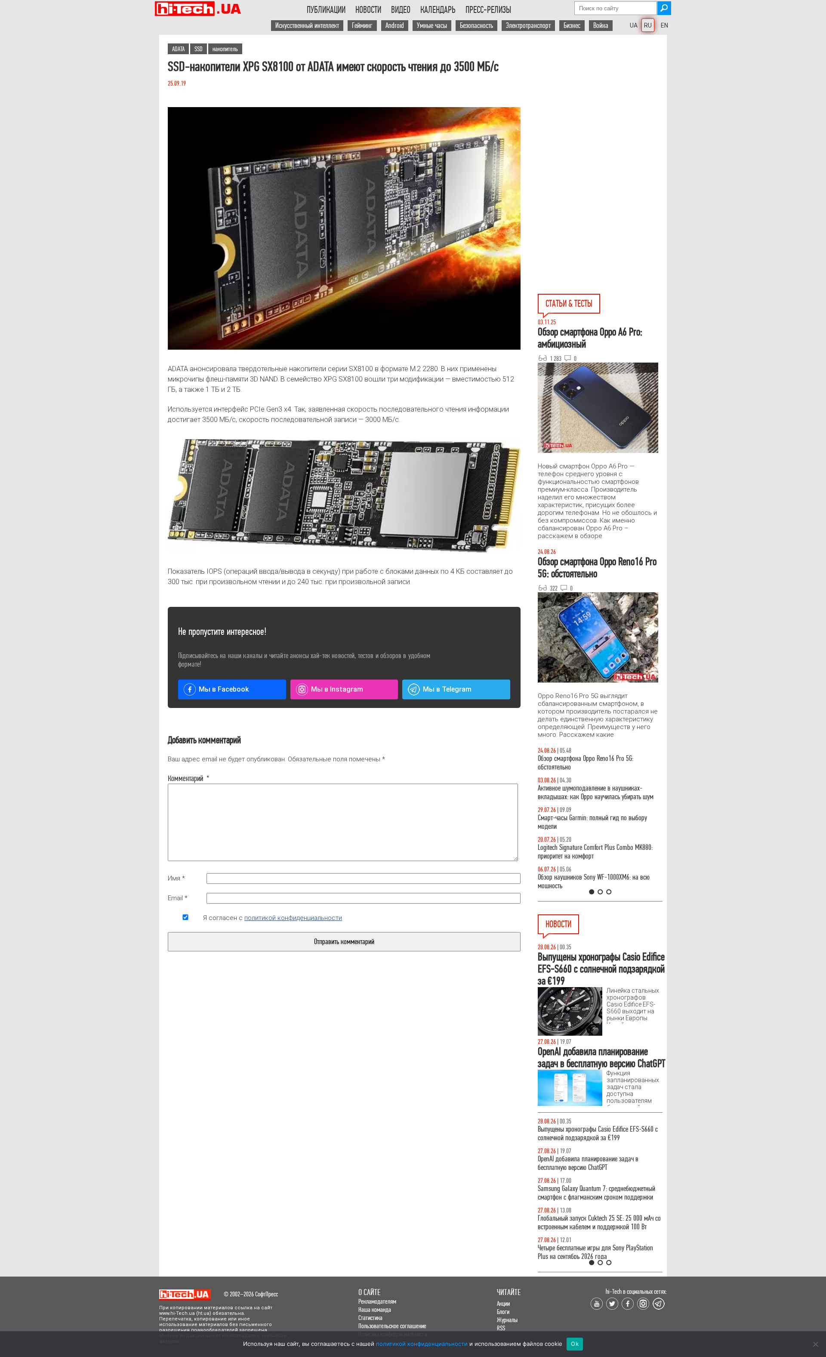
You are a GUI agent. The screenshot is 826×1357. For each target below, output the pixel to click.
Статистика (370, 1318)
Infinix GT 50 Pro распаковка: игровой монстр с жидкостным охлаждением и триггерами (597, 852)
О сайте (369, 1292)
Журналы (507, 1320)
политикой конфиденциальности (293, 918)
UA (634, 25)
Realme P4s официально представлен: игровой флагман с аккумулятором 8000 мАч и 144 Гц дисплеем (596, 1206)
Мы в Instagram (337, 689)
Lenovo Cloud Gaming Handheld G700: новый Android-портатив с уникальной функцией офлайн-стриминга (592, 1138)
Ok (575, 1343)
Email (178, 898)
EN (664, 25)
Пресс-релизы (488, 9)
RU (648, 25)
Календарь (438, 9)
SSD (198, 49)
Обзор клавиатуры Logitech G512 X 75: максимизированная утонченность (585, 822)
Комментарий (185, 778)
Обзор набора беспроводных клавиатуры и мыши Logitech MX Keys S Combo (592, 763)
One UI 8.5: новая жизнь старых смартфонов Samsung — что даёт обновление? (593, 792)
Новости (368, 9)
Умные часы (432, 25)
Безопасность (476, 25)
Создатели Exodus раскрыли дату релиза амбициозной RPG (589, 1172)
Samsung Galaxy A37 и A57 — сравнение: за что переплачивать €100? (598, 881)
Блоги (503, 1312)
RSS (501, 1328)
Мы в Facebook (224, 689)
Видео (400, 9)
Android (394, 25)
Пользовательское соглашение (392, 1326)
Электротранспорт (528, 25)
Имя (176, 878)
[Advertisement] (602, 112)
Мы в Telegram (447, 689)
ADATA (178, 49)
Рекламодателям (377, 1301)
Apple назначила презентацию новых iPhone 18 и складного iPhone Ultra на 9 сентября (599, 1240)
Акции (503, 1303)
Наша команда (374, 1309)
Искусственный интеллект (307, 25)
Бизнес (572, 25)
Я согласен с (272, 918)
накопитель (225, 49)
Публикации (326, 9)
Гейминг (362, 25)
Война (600, 25)
